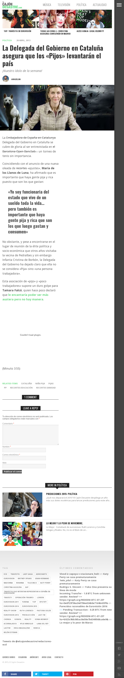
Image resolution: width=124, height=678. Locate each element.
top (34, 602)
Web (4, 463)
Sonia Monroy (41, 619)
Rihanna (20, 583)
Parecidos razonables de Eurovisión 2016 (83, 606)
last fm (41, 615)
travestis (15, 574)
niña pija (40, 383)
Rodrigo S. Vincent (70, 586)
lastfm (7, 628)
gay (26, 587)
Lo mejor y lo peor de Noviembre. (64, 523)
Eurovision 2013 (29, 606)
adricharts (41, 574)
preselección (28, 615)
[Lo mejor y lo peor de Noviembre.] (22, 545)
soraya (17, 619)
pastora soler (44, 610)
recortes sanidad (46, 387)
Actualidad (100, 5)
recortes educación (21, 387)
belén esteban (10, 632)
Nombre (6, 447)
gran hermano (42, 578)
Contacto (59, 657)
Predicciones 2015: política (61, 494)
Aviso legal (46, 657)
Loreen (40, 597)
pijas (50, 383)
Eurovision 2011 (11, 602)
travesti (8, 597)
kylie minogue (26, 624)
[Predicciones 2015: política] (22, 516)
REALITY (28, 619)
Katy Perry (45, 583)
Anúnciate (34, 657)
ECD (5, 574)
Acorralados (10, 624)
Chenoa (7, 619)
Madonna (8, 583)
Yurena (25, 602)
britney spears (25, 578)
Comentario (8, 423)
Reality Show (10, 610)
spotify (42, 602)
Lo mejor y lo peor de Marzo (76, 622)
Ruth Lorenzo (26, 610)
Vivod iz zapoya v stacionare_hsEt (79, 573)
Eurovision (9, 578)
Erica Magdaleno (22, 628)
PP (5, 387)
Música (47, 5)
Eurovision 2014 (11, 606)
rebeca (36, 628)
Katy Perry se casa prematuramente (84, 575)
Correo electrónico (11, 455)
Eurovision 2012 (11, 615)
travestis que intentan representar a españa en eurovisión (27, 592)
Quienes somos (8, 657)
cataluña (26, 383)
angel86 (16, 79)
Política (81, 5)
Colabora (22, 657)
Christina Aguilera (13, 587)
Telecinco (32, 583)
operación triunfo (24, 597)
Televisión (64, 5)
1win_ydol (65, 580)
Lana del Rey (42, 624)
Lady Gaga (28, 574)
